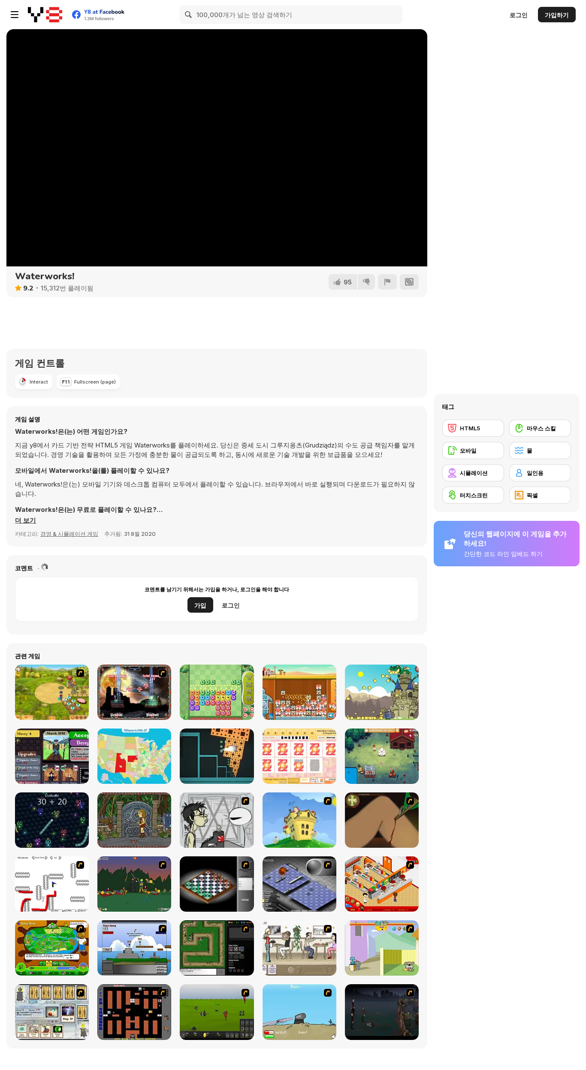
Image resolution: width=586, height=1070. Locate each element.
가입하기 (557, 14)
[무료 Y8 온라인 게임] (45, 14)
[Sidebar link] (14, 14)
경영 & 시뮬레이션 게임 (69, 533)
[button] (25, 520)
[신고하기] (387, 282)
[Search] (188, 14)
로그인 (519, 14)
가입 (200, 605)
